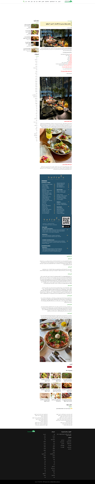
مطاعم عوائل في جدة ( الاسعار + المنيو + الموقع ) (65, 418)
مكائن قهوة (35, 134)
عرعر (36, 132)
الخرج (36, 71)
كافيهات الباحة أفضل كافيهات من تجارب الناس (41, 425)
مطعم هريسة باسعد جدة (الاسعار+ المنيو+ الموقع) (57, 390)
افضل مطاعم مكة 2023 (69, 421)
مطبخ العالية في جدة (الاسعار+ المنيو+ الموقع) (56, 380)
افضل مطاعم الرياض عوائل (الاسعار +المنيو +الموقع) (65, 415)
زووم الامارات (62, 445)
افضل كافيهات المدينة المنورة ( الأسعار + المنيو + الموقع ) (40, 418)
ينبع (36, 140)
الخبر (36, 69)
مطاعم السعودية (69, 442)
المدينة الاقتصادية (35, 95)
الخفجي (36, 73)
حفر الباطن (35, 118)
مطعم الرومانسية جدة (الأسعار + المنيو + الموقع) (45, 400)
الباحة (29, 1)
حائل (36, 117)
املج (36, 106)
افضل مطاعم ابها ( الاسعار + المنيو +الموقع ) (66, 422)
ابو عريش (36, 59)
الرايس (36, 78)
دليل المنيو (62, 440)
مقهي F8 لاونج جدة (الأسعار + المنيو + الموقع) (28, 44)
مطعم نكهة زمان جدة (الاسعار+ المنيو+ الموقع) (67, 390)
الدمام (36, 76)
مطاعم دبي (62, 443)
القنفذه (36, 91)
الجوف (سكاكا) (35, 68)
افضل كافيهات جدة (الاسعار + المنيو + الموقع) (41, 415)
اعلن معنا (36, 482)
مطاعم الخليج (69, 447)
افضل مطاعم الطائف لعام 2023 (68, 425)
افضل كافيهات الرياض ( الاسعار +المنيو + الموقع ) (41, 414)
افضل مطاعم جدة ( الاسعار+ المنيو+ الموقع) (66, 416)
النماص (36, 101)
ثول (36, 112)
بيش (36, 108)
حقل (36, 120)
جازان (32, 1)
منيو (26, 1)
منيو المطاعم (69, 440)
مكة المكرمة (47, 1)
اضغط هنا (57, 64)
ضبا (36, 130)
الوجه (36, 105)
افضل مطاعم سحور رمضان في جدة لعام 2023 (56, 400)
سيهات (36, 128)
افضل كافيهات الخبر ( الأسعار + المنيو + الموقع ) (41, 423)
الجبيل (36, 66)
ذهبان (36, 123)
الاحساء (36, 61)
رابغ (36, 127)
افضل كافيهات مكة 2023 (44, 416)
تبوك (34, 1)
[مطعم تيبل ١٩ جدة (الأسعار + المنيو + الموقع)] (35, 32)
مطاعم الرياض (62, 442)
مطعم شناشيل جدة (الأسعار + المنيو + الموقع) (45, 390)
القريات (36, 86)
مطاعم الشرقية (69, 443)
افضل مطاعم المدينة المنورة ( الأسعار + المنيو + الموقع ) (64, 419)
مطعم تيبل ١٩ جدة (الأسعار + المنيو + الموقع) (45, 380)
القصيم (43, 1)
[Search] (23, 1)
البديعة (36, 64)
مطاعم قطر (69, 449)
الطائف (39, 1)
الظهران (36, 85)
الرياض (59, 1)
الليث (36, 93)
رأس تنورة (36, 125)
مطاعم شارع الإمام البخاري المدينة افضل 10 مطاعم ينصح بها (64, 420)
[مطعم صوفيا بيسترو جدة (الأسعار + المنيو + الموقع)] (56, 38)
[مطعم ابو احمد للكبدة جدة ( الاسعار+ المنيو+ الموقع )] (35, 26)
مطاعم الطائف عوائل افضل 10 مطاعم (67, 423)
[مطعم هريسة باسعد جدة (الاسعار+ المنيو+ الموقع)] (35, 50)
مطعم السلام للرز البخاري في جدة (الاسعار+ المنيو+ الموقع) (67, 400)
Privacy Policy (40, 482)
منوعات (36, 137)
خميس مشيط (35, 122)
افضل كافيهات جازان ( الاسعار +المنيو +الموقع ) (41, 422)
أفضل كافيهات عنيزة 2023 (44, 421)
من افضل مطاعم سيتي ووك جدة (67, 52)
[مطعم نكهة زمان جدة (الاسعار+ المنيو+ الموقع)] (35, 38)
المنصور (36, 98)
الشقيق (36, 81)
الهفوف (36, 103)
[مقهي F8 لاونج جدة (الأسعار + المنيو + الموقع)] (35, 44)
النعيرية (36, 100)
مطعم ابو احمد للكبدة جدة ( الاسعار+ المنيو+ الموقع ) (67, 380)
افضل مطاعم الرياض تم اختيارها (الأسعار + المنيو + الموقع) (64, 414)
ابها (36, 1)
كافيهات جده (62, 447)
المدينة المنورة (52, 1)
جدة (56, 1)
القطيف (36, 90)
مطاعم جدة (69, 366)
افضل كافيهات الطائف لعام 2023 (43, 420)
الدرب (36, 74)
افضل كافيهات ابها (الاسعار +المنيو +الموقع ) (42, 419)
